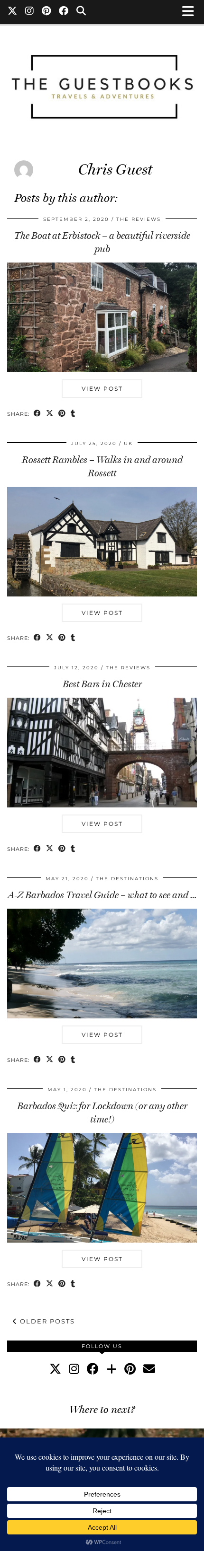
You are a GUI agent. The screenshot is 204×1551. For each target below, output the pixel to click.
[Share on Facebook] (37, 414)
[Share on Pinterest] (62, 414)
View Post (102, 388)
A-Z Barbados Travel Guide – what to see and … (102, 895)
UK (128, 443)
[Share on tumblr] (73, 414)
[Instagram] (29, 12)
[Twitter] (13, 12)
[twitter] (55, 1368)
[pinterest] (130, 1368)
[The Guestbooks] (102, 82)
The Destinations (127, 879)
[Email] (149, 1368)
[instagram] (74, 1368)
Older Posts (46, 1321)
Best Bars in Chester (102, 684)
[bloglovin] (111, 1368)
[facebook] (93, 1368)
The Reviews (138, 219)
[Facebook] (64, 12)
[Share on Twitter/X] (50, 414)
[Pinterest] (46, 12)
